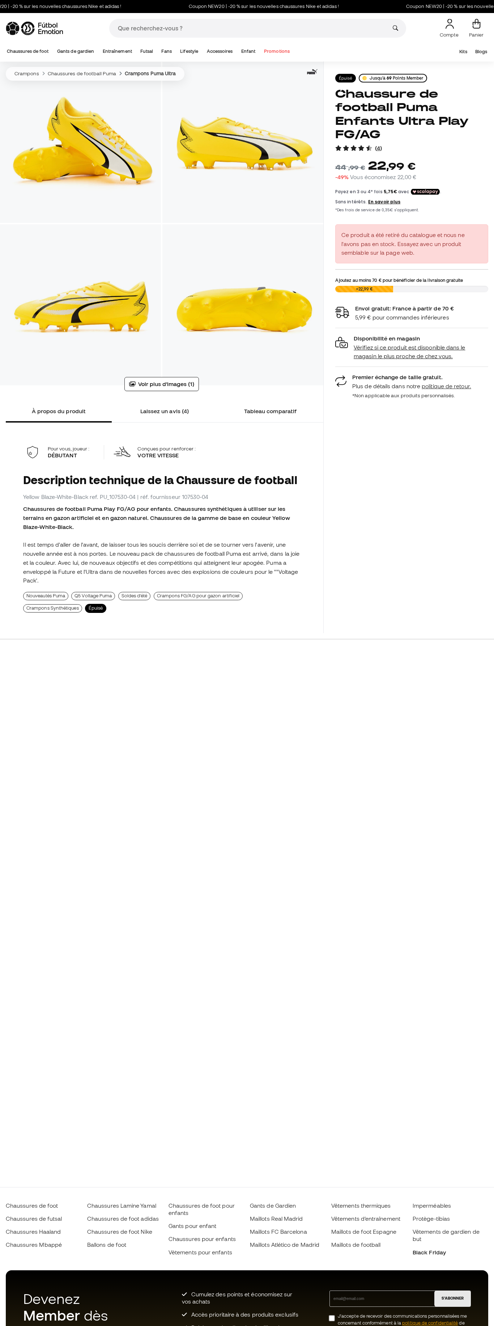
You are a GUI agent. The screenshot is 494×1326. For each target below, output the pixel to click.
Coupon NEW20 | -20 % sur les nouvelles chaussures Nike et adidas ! (244, 6)
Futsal (146, 51)
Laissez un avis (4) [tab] (164, 411)
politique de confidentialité (430, 1323)
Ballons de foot (106, 1244)
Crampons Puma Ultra (150, 73)
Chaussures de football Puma (82, 73)
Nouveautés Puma (45, 595)
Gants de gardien (75, 51)
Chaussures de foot (27, 51)
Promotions (277, 51)
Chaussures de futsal (34, 1218)
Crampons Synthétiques (52, 608)
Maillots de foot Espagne (363, 1231)
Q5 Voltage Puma (93, 595)
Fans (166, 51)
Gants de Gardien (273, 1205)
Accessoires (220, 51)
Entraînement (117, 51)
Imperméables (432, 1205)
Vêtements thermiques (361, 1205)
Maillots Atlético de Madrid (284, 1244)
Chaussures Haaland (33, 1231)
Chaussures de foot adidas (123, 1218)
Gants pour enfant (192, 1226)
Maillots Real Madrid (276, 1218)
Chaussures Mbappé (34, 1244)
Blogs (481, 51)
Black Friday (429, 1252)
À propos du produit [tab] (59, 411)
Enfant (248, 51)
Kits (463, 51)
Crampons (26, 73)
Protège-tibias (431, 1218)
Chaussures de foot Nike (119, 1231)
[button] (411, 347)
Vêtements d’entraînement (365, 1218)
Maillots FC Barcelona (278, 1231)
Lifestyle (189, 51)
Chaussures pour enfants (202, 1239)
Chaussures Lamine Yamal (121, 1205)
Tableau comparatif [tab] (270, 411)
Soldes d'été (135, 595)
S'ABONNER (453, 1298)
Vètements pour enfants (200, 1252)
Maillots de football (356, 1244)
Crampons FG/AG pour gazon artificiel (198, 595)
